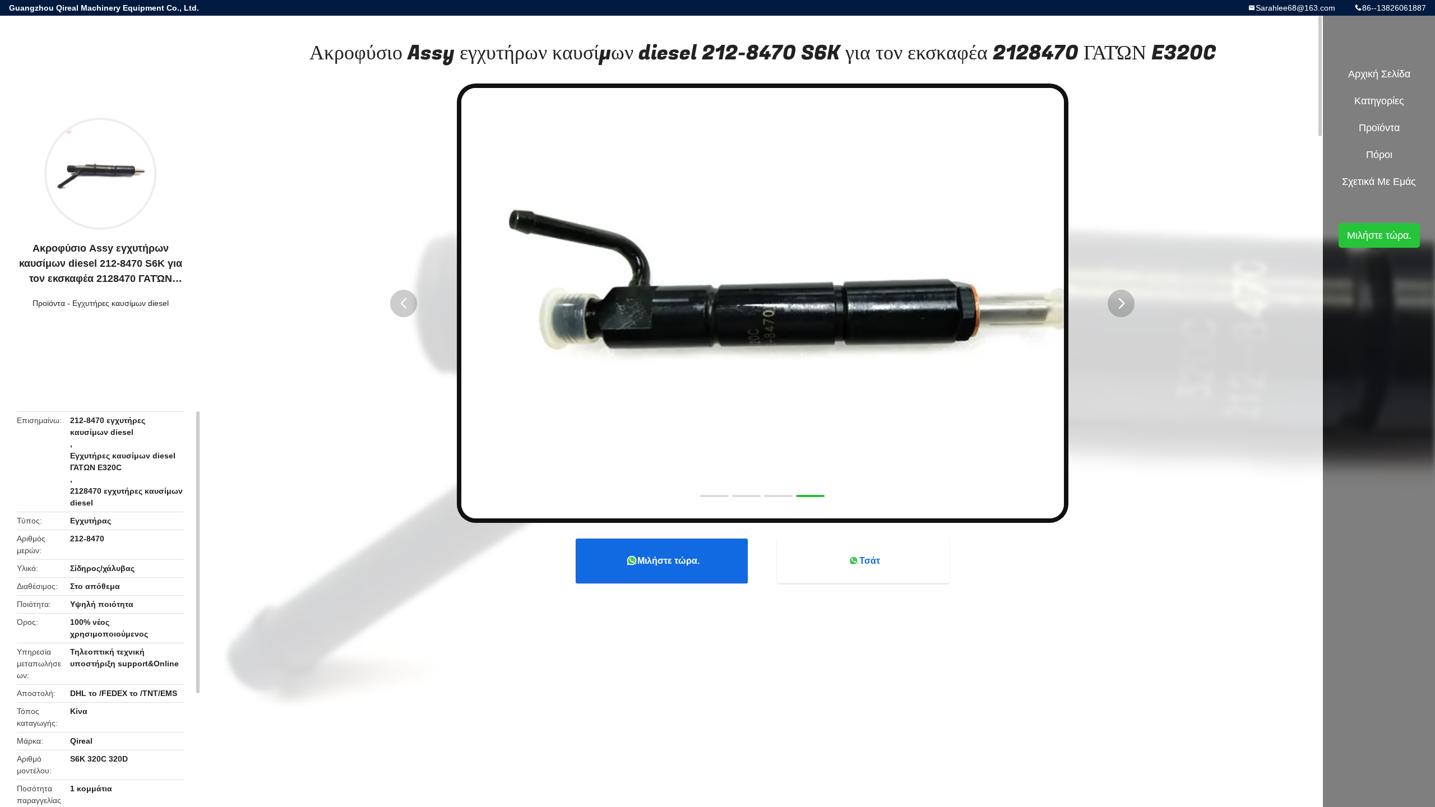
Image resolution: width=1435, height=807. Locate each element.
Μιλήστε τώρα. (668, 560)
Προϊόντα (49, 303)
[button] (403, 303)
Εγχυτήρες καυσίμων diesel (120, 303)
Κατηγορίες (1379, 100)
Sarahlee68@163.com (1295, 7)
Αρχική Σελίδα (1379, 74)
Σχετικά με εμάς (1379, 181)
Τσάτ (869, 560)
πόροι (1379, 154)
